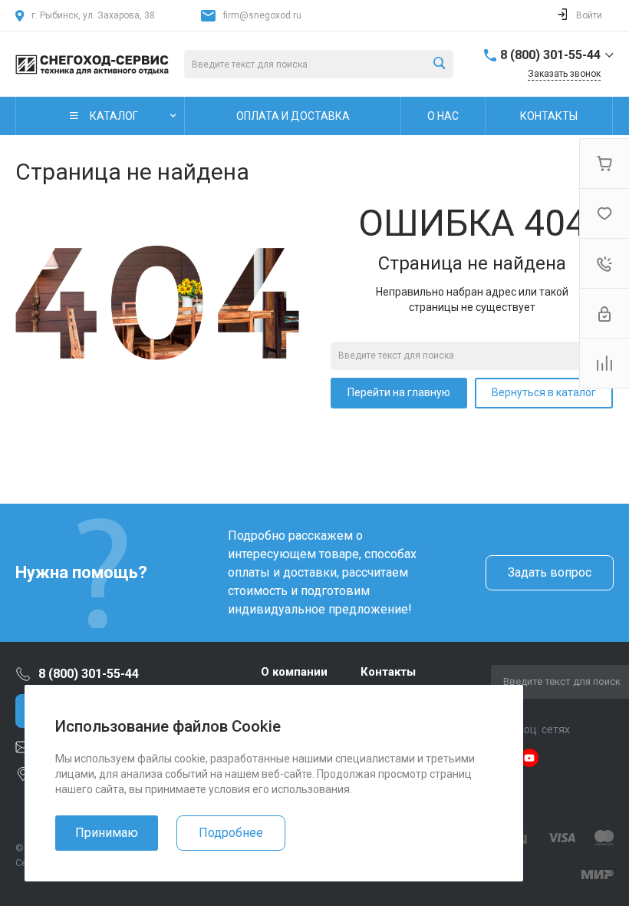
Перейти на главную (398, 392)
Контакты (388, 672)
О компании (294, 672)
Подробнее (231, 832)
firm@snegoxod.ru (262, 15)
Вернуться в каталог (544, 392)
